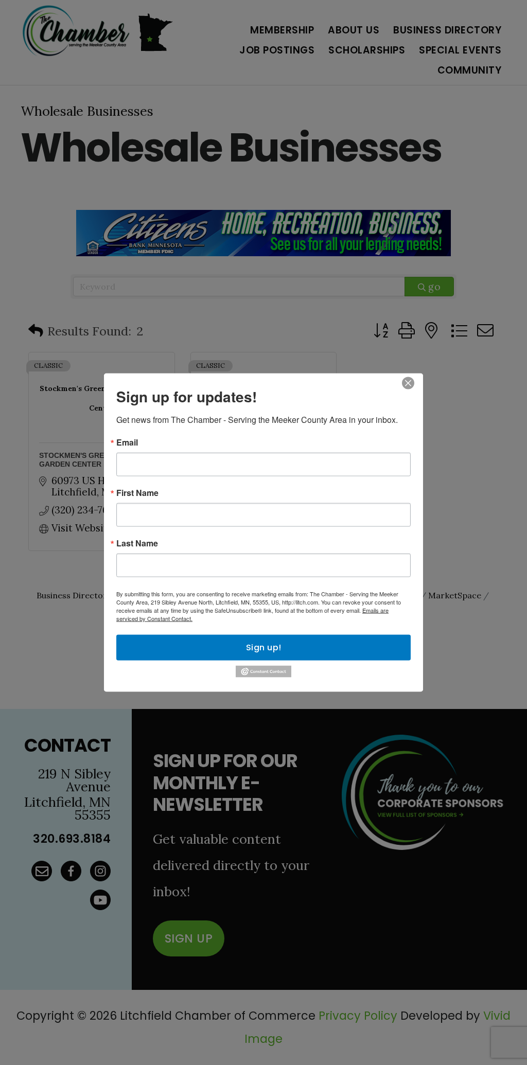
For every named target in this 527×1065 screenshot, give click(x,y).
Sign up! (264, 647)
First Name (137, 493)
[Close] (408, 383)
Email (127, 442)
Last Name (137, 543)
